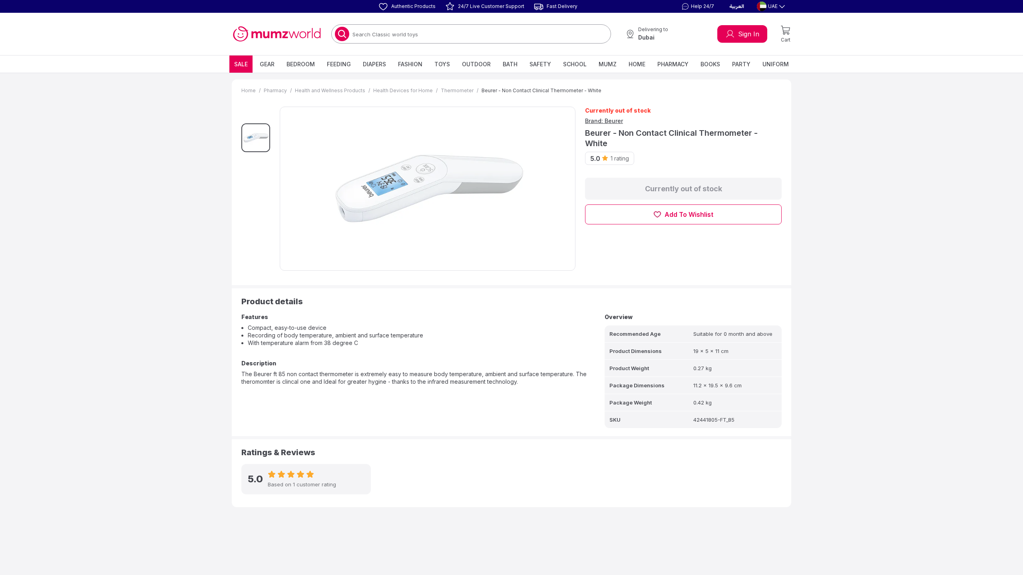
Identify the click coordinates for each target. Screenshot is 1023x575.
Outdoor (476, 64)
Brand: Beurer (604, 120)
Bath (510, 64)
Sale (241, 64)
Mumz (608, 64)
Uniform (775, 64)
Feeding (339, 64)
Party (741, 64)
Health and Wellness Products (330, 90)
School (575, 64)
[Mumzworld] (277, 34)
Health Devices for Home (403, 90)
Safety (540, 64)
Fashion (410, 64)
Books (710, 64)
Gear (267, 64)
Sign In (748, 34)
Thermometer (457, 90)
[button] (696, 6)
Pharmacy (673, 64)
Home (637, 64)
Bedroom (301, 64)
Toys (442, 64)
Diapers (374, 64)
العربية (736, 6)
